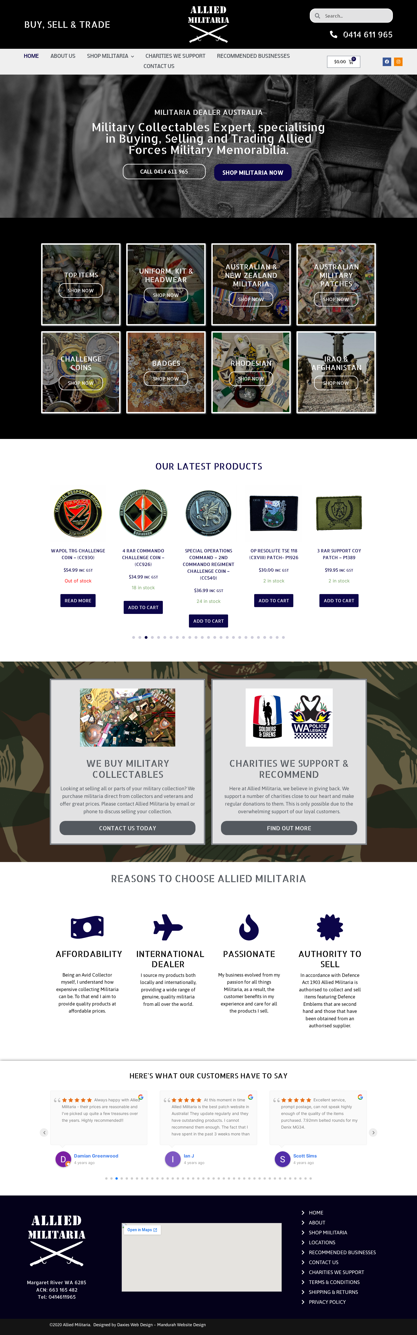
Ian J (79, 1156)
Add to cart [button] (78, 607)
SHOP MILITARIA (107, 56)
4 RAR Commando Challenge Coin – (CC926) (78, 557)
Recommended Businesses (253, 56)
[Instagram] (398, 62)
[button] (133, 637)
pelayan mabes (310, 1156)
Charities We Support (175, 56)
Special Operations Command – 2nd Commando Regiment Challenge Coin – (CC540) (143, 564)
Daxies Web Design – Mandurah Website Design (161, 1324)
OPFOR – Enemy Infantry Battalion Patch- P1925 (339, 557)
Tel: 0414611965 (57, 1297)
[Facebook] (387, 62)
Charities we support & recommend (289, 768)
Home (31, 56)
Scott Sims (195, 1156)
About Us (62, 56)
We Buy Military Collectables (127, 768)
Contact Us (159, 66)
